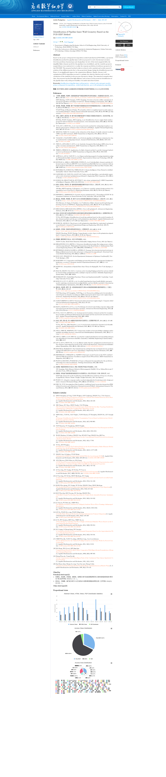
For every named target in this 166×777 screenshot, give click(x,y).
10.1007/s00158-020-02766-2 (94, 346)
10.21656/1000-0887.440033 (67, 412)
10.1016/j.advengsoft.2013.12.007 (84, 210)
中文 (129, 16)
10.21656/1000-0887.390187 (96, 458)
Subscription (114, 16)
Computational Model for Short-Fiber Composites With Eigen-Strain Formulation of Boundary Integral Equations (84, 551)
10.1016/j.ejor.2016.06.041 (66, 264)
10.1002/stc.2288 (91, 253)
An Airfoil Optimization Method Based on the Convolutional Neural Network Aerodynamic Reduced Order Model (84, 438)
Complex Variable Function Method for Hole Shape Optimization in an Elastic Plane (83, 565)
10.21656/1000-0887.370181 (91, 473)
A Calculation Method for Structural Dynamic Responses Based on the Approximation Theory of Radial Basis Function (84, 532)
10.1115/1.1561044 (100, 382)
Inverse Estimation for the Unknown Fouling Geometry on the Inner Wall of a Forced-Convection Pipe (84, 541)
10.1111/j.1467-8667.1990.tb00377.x (69, 304)
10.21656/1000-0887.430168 (69, 27)
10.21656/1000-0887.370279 (67, 467)
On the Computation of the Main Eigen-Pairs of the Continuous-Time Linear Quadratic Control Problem (84, 558)
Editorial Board (54, 16)
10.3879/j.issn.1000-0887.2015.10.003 (69, 509)
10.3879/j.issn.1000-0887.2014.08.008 (69, 527)
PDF (119, 45)
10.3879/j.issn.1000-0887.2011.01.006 (69, 546)
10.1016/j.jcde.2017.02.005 (66, 227)
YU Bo (55, 42)
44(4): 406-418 (102, 20)
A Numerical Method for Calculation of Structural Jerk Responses (77, 471)
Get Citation (124, 41)
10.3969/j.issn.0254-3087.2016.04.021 (81, 107)
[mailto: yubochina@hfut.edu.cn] (62, 41)
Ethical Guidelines (87, 16)
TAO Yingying (68, 42)
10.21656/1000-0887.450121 (67, 402)
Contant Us (123, 16)
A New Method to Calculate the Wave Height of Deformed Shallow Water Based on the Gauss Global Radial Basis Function (84, 522)
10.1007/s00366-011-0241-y (70, 177)
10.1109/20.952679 (64, 153)
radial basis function (82, 85)
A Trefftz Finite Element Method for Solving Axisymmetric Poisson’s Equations (81, 514)
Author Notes (76, 16)
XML (128, 45)
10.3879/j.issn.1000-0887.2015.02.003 (69, 517)
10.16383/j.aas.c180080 (76, 117)
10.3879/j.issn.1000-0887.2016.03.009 (69, 483)
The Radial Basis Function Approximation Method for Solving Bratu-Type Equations (83, 487)
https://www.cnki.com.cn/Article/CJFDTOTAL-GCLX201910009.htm (84, 200)
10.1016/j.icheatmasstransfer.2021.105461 (79, 167)
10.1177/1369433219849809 (76, 310)
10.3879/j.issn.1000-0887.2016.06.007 (69, 490)
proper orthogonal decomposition (64, 85)
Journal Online (65, 16)
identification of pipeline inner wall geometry (74, 83)
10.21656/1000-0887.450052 (67, 423)
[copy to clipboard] (77, 27)
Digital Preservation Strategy (101, 16)
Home (33, 16)
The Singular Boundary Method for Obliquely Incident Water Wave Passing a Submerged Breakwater (84, 505)
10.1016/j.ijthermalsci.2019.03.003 (89, 388)
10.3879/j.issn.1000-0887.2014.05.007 (69, 536)
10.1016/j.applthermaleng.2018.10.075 (82, 129)
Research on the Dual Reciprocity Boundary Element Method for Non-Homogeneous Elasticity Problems (84, 428)
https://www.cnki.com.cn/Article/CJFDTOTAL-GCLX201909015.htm (78, 291)
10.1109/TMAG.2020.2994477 (68, 147)
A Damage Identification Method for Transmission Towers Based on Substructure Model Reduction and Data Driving (84, 419)
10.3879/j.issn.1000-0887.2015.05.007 (69, 500)
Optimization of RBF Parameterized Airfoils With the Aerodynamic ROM (79, 456)
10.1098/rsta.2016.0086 (100, 247)
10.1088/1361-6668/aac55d (74, 159)
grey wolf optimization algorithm (100, 85)
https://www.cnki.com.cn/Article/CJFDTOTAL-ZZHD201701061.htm (87, 97)
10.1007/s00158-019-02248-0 (100, 285)
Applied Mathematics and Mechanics (79, 20)
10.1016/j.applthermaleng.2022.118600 (70, 318)
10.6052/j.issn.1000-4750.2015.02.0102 (71, 186)
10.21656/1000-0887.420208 (67, 433)
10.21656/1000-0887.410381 (82, 215)
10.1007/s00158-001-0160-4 (68, 334)
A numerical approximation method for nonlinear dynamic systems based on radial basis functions (84, 478)
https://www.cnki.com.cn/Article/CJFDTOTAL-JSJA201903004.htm (77, 231)
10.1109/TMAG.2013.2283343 (68, 135)
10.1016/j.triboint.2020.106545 (68, 364)
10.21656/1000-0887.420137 (67, 442)
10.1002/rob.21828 (64, 141)
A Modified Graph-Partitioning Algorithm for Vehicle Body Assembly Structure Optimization (84, 495)
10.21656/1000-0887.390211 (67, 322)
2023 (94, 20)
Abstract (36, 47)
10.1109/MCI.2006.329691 (92, 182)
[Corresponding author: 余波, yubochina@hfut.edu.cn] (60, 41)
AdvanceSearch (128, 7)
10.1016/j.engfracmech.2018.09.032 (74, 352)
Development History (43, 16)
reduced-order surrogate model (100, 83)
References (36, 50)
